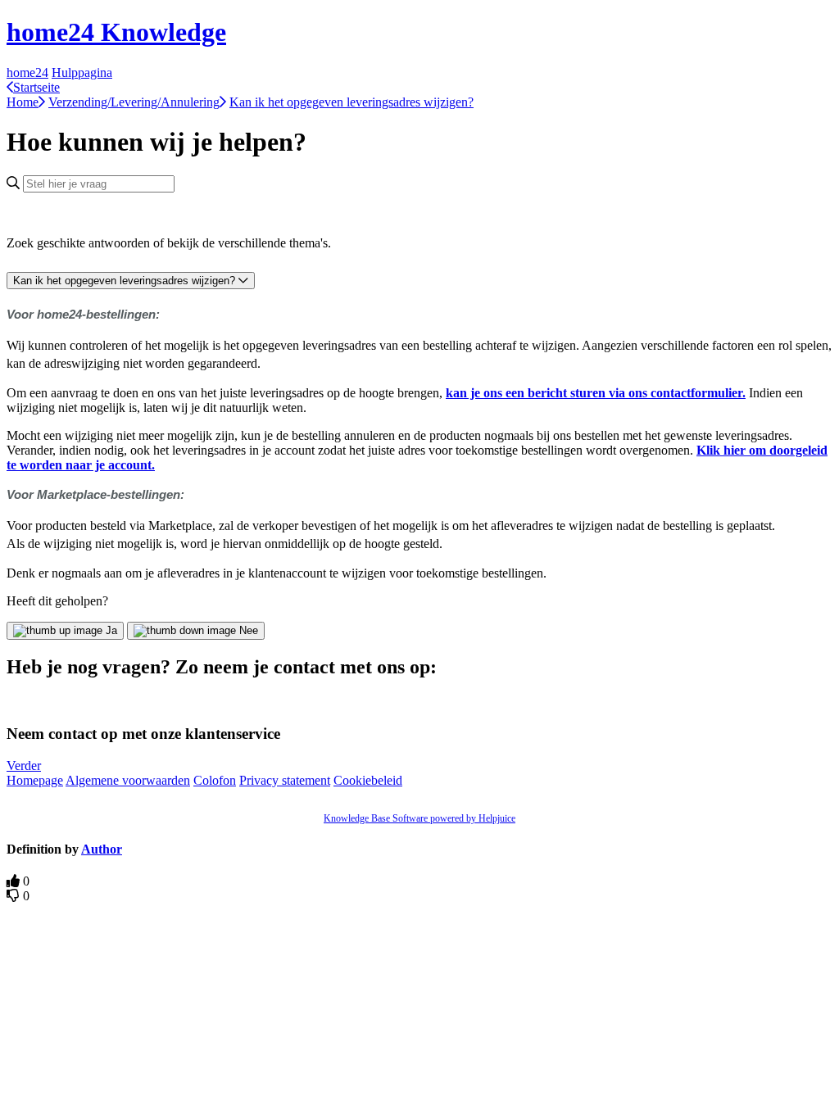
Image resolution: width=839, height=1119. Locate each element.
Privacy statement (284, 780)
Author (101, 849)
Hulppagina (82, 72)
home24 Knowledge (116, 32)
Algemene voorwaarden (128, 780)
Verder (24, 765)
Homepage (35, 780)
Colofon (214, 780)
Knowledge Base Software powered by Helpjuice (419, 818)
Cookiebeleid (367, 780)
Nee (248, 630)
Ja (111, 630)
